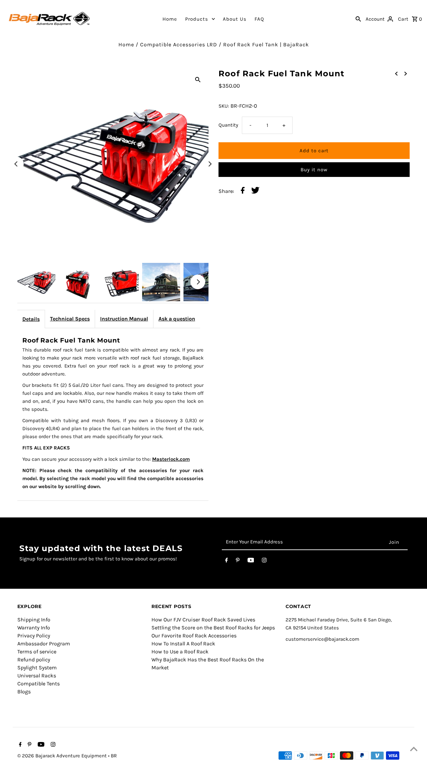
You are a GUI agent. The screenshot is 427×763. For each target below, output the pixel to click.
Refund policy (33, 659)
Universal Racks (36, 675)
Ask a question (176, 319)
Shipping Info (33, 619)
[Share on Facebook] (243, 191)
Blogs (24, 691)
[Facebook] (226, 561)
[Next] (209, 164)
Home (169, 19)
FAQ (259, 19)
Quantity (228, 125)
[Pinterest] (238, 561)
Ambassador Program (43, 643)
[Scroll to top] (413, 749)
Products (196, 19)
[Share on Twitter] (255, 191)
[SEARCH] (358, 19)
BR (114, 756)
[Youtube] (251, 561)
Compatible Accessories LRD (178, 44)
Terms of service (36, 651)
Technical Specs (70, 319)
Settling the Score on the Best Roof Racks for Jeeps (213, 627)
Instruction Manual (124, 319)
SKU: (224, 106)
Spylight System (37, 667)
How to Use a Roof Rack (179, 651)
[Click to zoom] (197, 79)
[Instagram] (264, 561)
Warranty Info (33, 627)
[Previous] (16, 164)
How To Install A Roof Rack (183, 643)
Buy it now (314, 170)
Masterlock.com (171, 459)
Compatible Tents (38, 683)
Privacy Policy (33, 635)
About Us (235, 19)
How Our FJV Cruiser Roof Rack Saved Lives (203, 619)
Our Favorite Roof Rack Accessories (194, 635)
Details (31, 319)
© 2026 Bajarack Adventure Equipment (62, 756)
